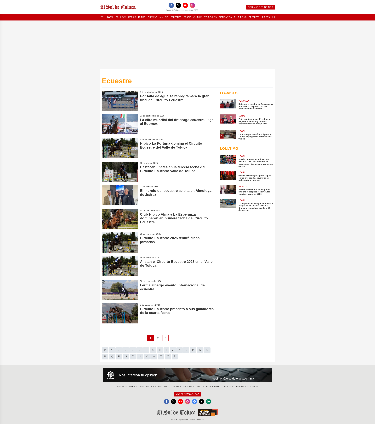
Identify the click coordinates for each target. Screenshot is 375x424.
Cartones (176, 17)
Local (110, 17)
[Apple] (201, 401)
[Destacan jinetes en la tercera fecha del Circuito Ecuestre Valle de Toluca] (120, 172)
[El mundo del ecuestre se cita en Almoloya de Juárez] (120, 195)
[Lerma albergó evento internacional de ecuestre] (120, 290)
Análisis (164, 17)
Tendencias (210, 17)
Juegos (266, 17)
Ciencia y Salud (227, 17)
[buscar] (273, 17)
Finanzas (152, 17)
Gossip (187, 17)
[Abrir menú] (102, 17)
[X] (178, 5)
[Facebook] (171, 5)
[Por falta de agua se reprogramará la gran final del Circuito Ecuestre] (120, 101)
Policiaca (121, 17)
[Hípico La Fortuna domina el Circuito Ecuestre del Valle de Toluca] (120, 148)
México (132, 17)
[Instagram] (192, 5)
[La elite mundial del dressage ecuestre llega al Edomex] (120, 124)
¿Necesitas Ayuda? (187, 394)
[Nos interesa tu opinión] (187, 375)
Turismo (242, 17)
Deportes (254, 17)
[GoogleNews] (194, 401)
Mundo (141, 17)
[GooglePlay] (208, 401)
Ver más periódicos (260, 7)
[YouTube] (185, 5)
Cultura (197, 17)
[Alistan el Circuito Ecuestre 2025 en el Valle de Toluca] (120, 266)
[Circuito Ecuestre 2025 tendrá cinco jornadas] (120, 242)
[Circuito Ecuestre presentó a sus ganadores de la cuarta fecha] (120, 313)
